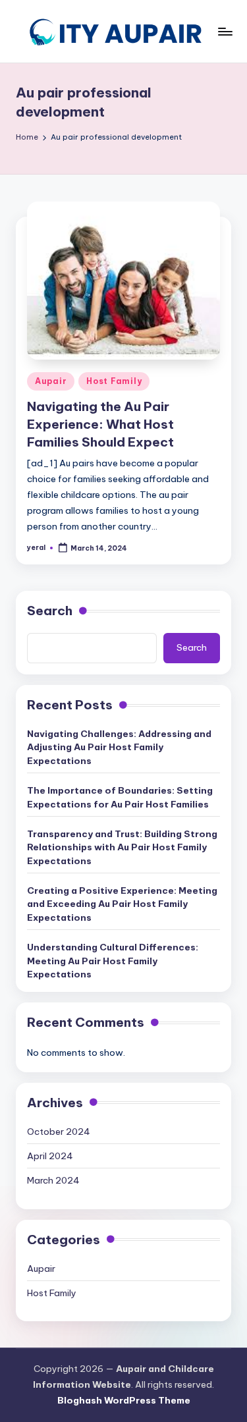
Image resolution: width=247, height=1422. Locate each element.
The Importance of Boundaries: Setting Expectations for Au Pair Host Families (120, 796)
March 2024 (53, 1180)
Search (49, 610)
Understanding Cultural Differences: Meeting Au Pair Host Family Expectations (112, 960)
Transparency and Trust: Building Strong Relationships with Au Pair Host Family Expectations (122, 847)
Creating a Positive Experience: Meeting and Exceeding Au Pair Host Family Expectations (122, 904)
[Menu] (224, 31)
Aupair (51, 381)
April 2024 (50, 1156)
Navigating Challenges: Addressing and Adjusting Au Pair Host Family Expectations (119, 747)
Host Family (114, 381)
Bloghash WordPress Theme (123, 1400)
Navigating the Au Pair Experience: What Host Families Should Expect (100, 424)
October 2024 (58, 1131)
